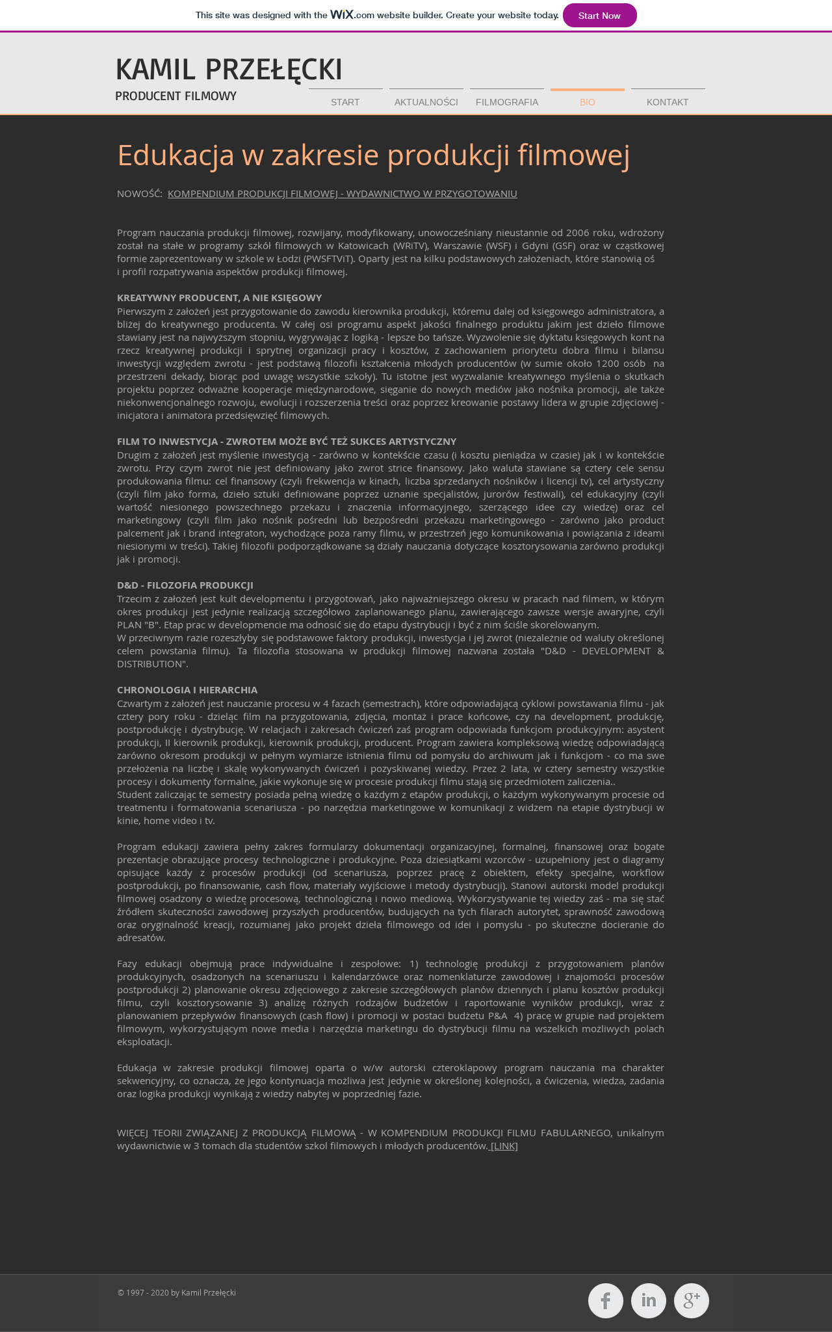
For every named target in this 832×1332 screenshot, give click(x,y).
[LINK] (503, 1145)
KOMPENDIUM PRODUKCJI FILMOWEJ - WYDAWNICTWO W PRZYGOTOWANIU (342, 193)
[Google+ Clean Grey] (691, 1300)
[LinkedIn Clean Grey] (648, 1300)
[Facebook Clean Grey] (605, 1300)
